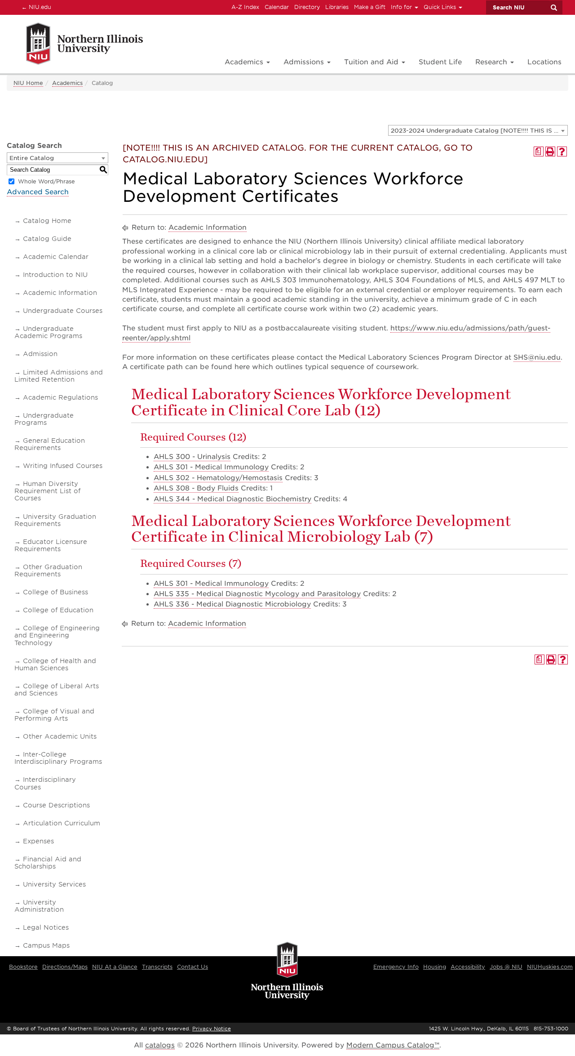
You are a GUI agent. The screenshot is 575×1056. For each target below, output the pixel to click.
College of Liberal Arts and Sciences (56, 689)
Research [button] (492, 62)
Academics (67, 83)
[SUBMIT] (553, 7)
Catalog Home (47, 220)
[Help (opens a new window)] (562, 151)
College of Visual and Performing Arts (54, 715)
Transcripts (157, 966)
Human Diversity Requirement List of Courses (47, 491)
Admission (40, 353)
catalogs (160, 1045)
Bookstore (23, 966)
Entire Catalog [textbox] (31, 158)
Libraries (337, 7)
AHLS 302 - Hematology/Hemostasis (218, 478)
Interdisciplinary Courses (45, 783)
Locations (544, 62)
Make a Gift (369, 7)
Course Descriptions (56, 805)
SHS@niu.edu (537, 357)
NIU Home (28, 83)
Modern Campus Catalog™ (392, 1045)
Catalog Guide (47, 238)
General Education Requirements (49, 444)
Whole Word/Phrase (46, 181)
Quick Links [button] (441, 7)
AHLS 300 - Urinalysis (192, 457)
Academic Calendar (55, 256)
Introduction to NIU (55, 274)
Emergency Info (396, 966)
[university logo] (287, 971)
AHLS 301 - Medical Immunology (211, 467)
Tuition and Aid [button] (372, 62)
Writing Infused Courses (62, 465)
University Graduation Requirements (55, 520)
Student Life (440, 62)
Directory (307, 7)
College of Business (55, 592)
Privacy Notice (211, 1028)
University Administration (39, 906)
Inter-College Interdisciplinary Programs (58, 758)
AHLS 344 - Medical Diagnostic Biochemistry (232, 499)
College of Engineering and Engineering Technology (57, 635)
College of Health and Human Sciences (55, 664)
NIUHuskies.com (550, 966)
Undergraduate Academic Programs (48, 332)
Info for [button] (402, 7)
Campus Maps (46, 945)
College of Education (58, 610)
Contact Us (192, 966)
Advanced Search (38, 192)
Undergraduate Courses (62, 310)
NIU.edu (35, 6)
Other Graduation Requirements (48, 570)
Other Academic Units (60, 736)
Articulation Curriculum (61, 823)
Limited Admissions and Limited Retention (58, 376)
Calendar (277, 7)
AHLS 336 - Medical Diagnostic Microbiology (232, 604)
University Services (54, 884)
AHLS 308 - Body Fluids (196, 488)
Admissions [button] (304, 62)
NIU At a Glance (114, 966)
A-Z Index (245, 7)
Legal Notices (46, 927)
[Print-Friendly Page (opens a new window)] (550, 151)
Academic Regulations (60, 397)
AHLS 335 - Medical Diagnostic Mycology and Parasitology (257, 594)
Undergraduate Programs (44, 419)
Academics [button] (245, 62)
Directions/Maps (65, 966)
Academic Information (60, 292)
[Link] (75, 45)
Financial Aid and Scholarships (47, 862)
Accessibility (468, 966)
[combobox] (478, 130)
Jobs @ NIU (506, 966)
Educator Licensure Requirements (50, 545)
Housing (434, 966)
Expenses (38, 841)
